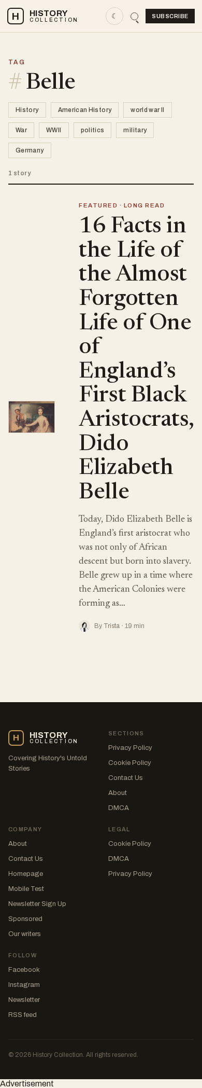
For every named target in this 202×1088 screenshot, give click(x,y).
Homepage (25, 873)
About (117, 793)
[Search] (134, 16)
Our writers (24, 934)
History (27, 110)
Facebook (24, 969)
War (21, 130)
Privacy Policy (130, 747)
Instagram (24, 984)
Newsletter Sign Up (37, 904)
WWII (53, 130)
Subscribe (170, 16)
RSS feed (22, 1015)
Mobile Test (26, 888)
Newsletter (24, 999)
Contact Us (125, 778)
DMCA (118, 808)
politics (93, 130)
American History (85, 110)
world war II (147, 110)
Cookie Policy (129, 762)
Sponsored (25, 919)
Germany (30, 150)
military (135, 130)
